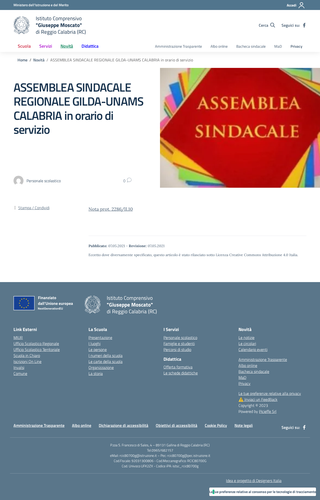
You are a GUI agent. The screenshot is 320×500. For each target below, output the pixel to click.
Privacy (296, 46)
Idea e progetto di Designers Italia (254, 481)
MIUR (18, 337)
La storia (95, 373)
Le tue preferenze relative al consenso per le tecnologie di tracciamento (262, 491)
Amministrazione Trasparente (178, 46)
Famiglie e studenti (179, 343)
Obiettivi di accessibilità (176, 425)
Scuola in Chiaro (27, 355)
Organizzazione (101, 367)
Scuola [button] (24, 46)
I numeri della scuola (105, 355)
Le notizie (246, 337)
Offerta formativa (178, 367)
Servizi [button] (45, 46)
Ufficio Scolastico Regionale (36, 343)
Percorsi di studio (177, 349)
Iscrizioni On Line (28, 361)
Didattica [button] (90, 46)
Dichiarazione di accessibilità (123, 425)
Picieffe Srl (267, 411)
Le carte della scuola (105, 361)
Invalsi (19, 367)
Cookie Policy (216, 425)
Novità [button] (66, 46)
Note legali (243, 425)
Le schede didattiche (181, 373)
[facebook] (304, 25)
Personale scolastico (180, 337)
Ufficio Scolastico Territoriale (37, 349)
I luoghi (94, 343)
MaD (278, 46)
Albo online (219, 46)
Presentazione (100, 337)
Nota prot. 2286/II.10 (110, 209)
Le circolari (247, 343)
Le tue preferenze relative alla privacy (269, 393)
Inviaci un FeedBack (258, 399)
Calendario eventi (253, 349)
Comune (20, 373)
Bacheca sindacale (251, 46)
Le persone (97, 349)
